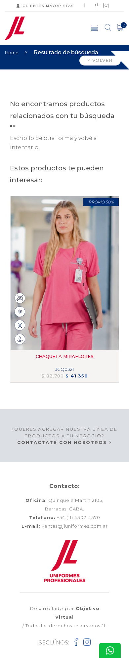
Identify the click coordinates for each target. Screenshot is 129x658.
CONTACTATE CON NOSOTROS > (64, 442)
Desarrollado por (65, 612)
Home (12, 52)
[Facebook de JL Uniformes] (96, 5)
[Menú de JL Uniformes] (94, 27)
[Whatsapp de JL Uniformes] (110, 650)
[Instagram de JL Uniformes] (105, 5)
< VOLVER (100, 60)
